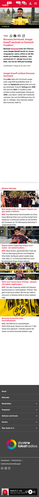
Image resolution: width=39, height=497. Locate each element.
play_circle (30, 491)
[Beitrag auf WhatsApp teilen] (11, 36)
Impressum (5, 460)
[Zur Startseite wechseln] (7, 4)
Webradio (5, 397)
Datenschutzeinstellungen (11, 464)
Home (4, 391)
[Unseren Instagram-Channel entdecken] (9, 468)
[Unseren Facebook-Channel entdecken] (5, 468)
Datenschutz (16, 460)
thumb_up (34, 492)
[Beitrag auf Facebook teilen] (15, 36)
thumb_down (26, 492)
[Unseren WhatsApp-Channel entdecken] (2, 468)
